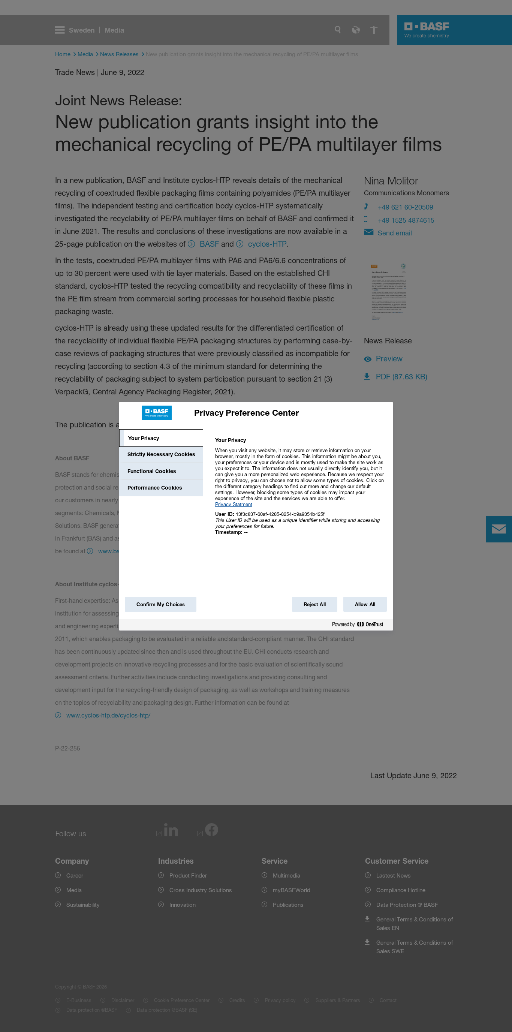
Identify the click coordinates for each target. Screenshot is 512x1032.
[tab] (161, 438)
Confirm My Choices (160, 604)
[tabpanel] (300, 490)
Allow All (365, 604)
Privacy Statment (233, 504)
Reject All (315, 604)
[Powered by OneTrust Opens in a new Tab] (360, 626)
